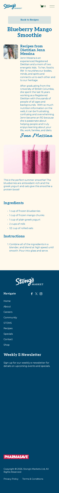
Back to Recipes (29, 19)
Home (7, 301)
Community (10, 317)
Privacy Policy (11, 479)
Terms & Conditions (32, 479)
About (7, 306)
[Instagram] (41, 293)
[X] (36, 293)
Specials (8, 334)
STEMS (8, 323)
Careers (8, 312)
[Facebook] (31, 293)
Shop (7, 345)
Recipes (8, 328)
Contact (8, 339)
